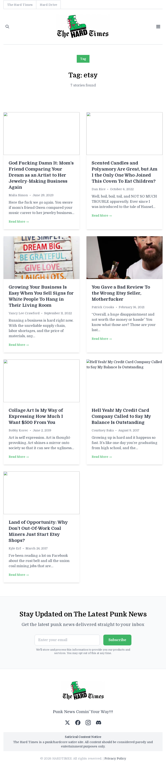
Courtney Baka (103, 430)
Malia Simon (18, 195)
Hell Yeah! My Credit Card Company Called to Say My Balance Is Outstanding (121, 416)
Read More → (19, 221)
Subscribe (117, 640)
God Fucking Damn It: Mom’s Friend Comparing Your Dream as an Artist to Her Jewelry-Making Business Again (41, 175)
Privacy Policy (115, 758)
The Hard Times (20, 4)
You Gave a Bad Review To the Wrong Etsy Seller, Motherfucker (121, 293)
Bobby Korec (18, 430)
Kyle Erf (15, 548)
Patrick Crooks (103, 307)
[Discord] (98, 722)
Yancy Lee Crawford (24, 313)
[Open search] (7, 26)
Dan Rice (98, 189)
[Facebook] (77, 722)
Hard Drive (48, 4)
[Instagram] (88, 722)
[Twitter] (67, 722)
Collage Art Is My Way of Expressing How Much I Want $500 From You (36, 416)
